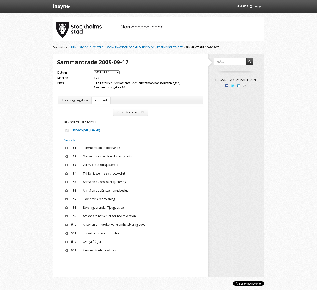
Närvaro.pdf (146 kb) (85, 130)
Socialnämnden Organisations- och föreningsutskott (144, 47)
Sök (251, 63)
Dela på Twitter (232, 85)
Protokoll (101, 100)
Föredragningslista (75, 100)
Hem (74, 47)
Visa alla (70, 140)
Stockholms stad (91, 47)
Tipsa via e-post (244, 85)
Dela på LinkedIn (238, 85)
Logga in (259, 6)
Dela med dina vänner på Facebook (226, 85)
